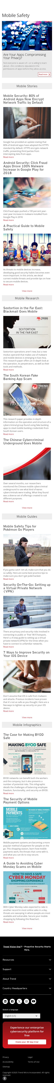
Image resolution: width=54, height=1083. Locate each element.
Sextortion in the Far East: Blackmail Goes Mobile (23, 309)
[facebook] (12, 1001)
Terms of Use (33, 1062)
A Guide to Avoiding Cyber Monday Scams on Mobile (23, 865)
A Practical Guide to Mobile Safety (23, 227)
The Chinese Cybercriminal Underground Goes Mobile (23, 441)
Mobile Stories (27, 86)
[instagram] (26, 1001)
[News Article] (27, 35)
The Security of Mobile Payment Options (20, 800)
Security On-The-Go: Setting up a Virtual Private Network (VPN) (26, 588)
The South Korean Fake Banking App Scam (20, 377)
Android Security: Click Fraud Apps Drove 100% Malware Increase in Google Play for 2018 (25, 168)
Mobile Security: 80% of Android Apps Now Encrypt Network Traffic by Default (23, 99)
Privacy (6, 1057)
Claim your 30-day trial (23, 1041)
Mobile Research (27, 298)
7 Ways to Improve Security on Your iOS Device (26, 654)
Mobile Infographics (27, 725)
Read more (43, 73)
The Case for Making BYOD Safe (23, 736)
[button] (21, 1016)
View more (27, 291)
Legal (30, 1057)
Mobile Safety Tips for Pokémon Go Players (19, 528)
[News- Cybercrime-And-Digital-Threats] (28, 332)
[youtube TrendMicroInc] (33, 1001)
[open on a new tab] (19, 1001)
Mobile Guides (27, 516)
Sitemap (6, 1066)
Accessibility (8, 1062)
